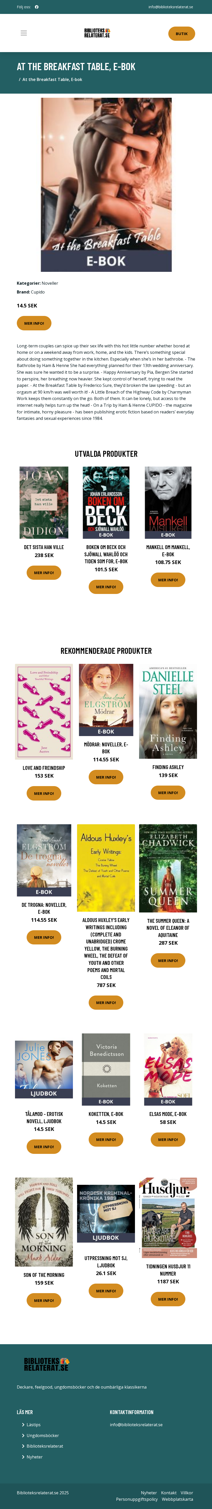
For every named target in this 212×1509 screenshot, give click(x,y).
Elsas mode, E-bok (168, 1114)
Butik (182, 33)
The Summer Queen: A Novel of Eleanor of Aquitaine (168, 927)
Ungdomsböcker (43, 1435)
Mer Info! (34, 323)
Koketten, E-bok (106, 1114)
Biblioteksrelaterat (45, 1446)
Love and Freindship (44, 767)
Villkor (187, 1493)
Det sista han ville (44, 547)
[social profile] (37, 7)
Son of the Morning (44, 1274)
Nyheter (35, 1457)
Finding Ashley (168, 767)
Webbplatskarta (177, 1499)
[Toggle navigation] (24, 33)
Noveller (50, 283)
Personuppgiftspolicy (137, 1499)
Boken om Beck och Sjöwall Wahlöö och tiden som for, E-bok (106, 554)
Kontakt (169, 1493)
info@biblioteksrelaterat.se (171, 6)
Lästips (34, 1425)
